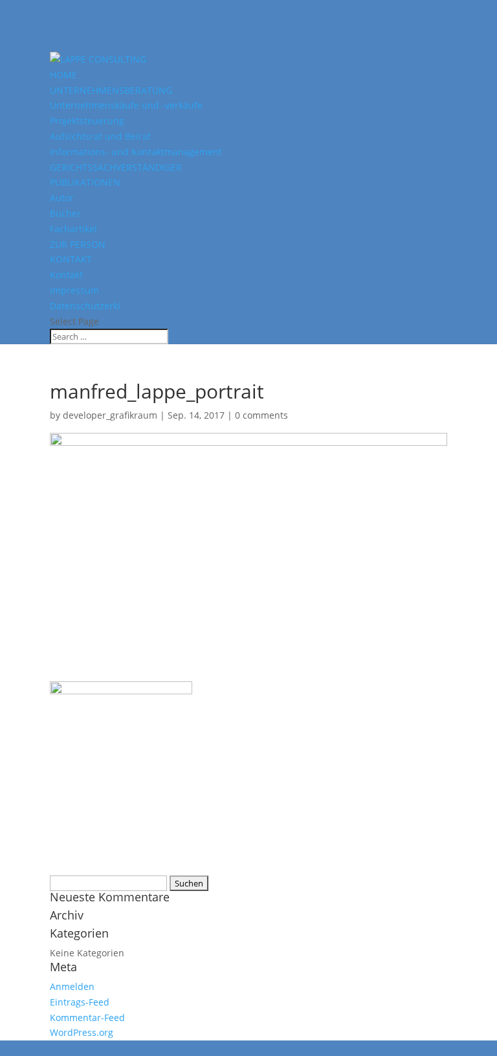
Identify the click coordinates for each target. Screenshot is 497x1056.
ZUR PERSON (77, 244)
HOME (63, 75)
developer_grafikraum (110, 415)
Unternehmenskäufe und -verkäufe (126, 105)
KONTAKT (71, 259)
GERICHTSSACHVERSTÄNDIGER (116, 167)
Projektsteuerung (87, 121)
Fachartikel (73, 229)
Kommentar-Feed (87, 1017)
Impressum (74, 290)
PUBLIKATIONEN (85, 182)
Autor (62, 198)
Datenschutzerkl (85, 306)
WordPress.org (81, 1032)
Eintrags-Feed (79, 1002)
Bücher (65, 213)
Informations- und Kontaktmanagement (136, 152)
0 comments (261, 415)
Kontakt (66, 275)
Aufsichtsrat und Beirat (100, 136)
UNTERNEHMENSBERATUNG (111, 90)
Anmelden (72, 986)
